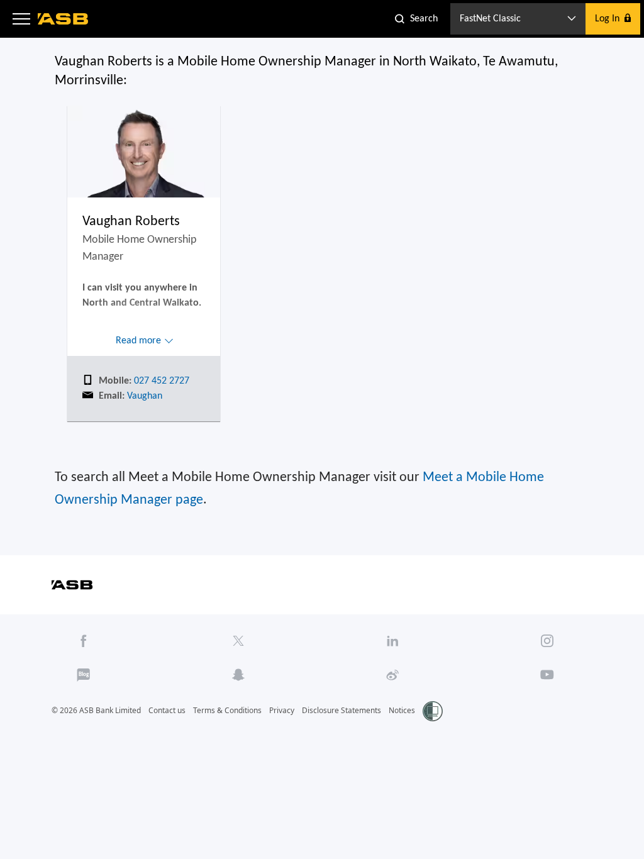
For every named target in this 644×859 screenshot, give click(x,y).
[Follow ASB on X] (238, 640)
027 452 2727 (160, 381)
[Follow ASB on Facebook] (83, 640)
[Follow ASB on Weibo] (393, 674)
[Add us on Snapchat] (238, 674)
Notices (402, 710)
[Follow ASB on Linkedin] (393, 640)
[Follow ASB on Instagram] (547, 640)
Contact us (167, 710)
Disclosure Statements (341, 710)
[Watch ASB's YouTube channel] (547, 674)
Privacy (281, 710)
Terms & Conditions (227, 710)
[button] (21, 18)
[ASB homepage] (63, 19)
